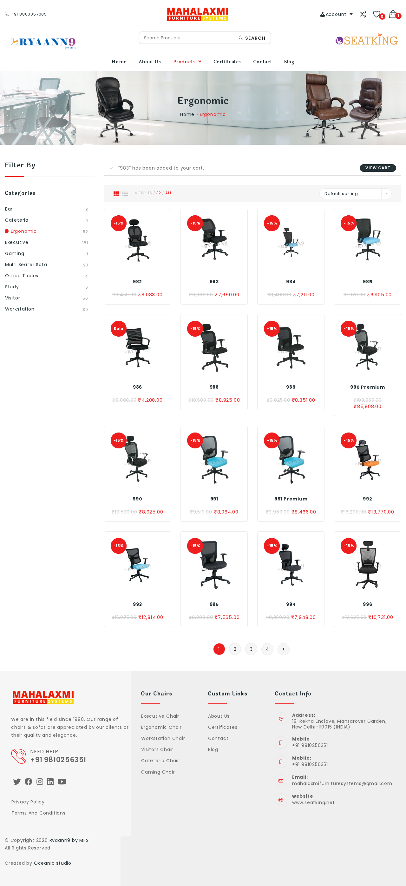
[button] (137, 266)
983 (214, 282)
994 (291, 604)
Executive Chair (160, 716)
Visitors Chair (157, 749)
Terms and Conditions (38, 813)
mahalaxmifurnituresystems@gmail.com (342, 783)
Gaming (14, 253)
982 (137, 282)
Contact (218, 738)
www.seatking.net (313, 802)
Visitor (12, 298)
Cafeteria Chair (160, 760)
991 (214, 499)
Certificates (222, 727)
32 (158, 193)
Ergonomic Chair (161, 727)
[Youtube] (62, 782)
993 (137, 604)
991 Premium (291, 499)
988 (214, 387)
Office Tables (21, 275)
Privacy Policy (28, 802)
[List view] (125, 193)
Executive (17, 242)
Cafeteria (17, 220)
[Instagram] (39, 782)
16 (150, 193)
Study (12, 287)
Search (254, 38)
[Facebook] (29, 782)
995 (214, 604)
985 (367, 282)
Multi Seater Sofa (26, 264)
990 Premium (367, 387)
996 (367, 604)
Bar (9, 209)
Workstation (20, 309)
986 (137, 387)
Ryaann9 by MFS (69, 840)
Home (187, 114)
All (168, 193)
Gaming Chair (158, 772)
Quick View (151, 266)
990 (137, 499)
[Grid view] (117, 193)
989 (290, 387)
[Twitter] (17, 782)
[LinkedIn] (50, 782)
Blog (213, 749)
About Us (219, 716)
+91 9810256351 (58, 760)
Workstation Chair (163, 738)
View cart (377, 168)
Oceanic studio (52, 863)
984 (291, 282)
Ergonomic (24, 231)
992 (367, 499)
